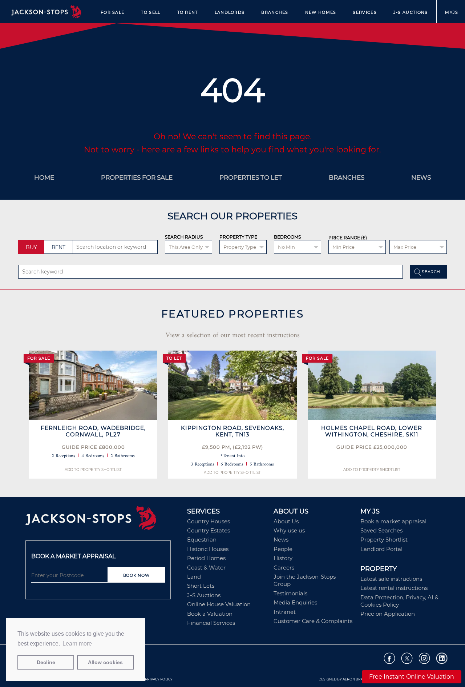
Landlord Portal (381, 549)
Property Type (238, 237)
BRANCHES (346, 177)
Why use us (289, 530)
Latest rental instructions (394, 587)
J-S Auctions (410, 12)
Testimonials (290, 593)
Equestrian (202, 539)
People (283, 549)
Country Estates (208, 530)
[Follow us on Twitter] (407, 658)
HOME (44, 177)
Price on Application (387, 613)
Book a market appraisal (393, 521)
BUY (31, 247)
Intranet (285, 611)
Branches (274, 12)
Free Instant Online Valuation (411, 676)
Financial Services (211, 622)
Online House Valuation (219, 604)
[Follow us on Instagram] (424, 658)
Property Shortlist (384, 539)
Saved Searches (381, 530)
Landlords (230, 12)
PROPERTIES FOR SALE (137, 177)
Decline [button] (46, 662)
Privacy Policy (159, 679)
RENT (58, 247)
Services (364, 12)
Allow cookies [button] (105, 662)
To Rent (187, 12)
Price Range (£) (347, 238)
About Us (286, 521)
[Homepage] (102, 520)
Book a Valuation (209, 613)
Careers (284, 567)
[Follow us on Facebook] (389, 658)
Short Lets (200, 585)
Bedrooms (287, 237)
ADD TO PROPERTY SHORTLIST (93, 469)
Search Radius (184, 237)
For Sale (112, 12)
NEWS (421, 177)
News (281, 539)
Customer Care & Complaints (313, 621)
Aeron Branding (358, 679)
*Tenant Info (232, 456)
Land (194, 576)
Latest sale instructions (391, 578)
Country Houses (208, 521)
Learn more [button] (77, 643)
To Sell (150, 12)
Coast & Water (206, 567)
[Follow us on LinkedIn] (442, 658)
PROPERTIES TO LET (250, 177)
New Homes (320, 12)
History (283, 558)
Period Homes (206, 558)
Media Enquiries (295, 602)
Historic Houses (208, 549)
